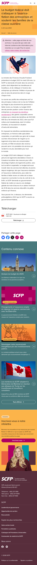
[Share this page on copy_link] (17, 238)
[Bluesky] (7, 546)
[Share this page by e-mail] (22, 238)
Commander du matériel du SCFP (12, 536)
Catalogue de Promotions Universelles (13, 532)
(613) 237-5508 (14, 494)
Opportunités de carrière (9, 511)
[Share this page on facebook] (8, 238)
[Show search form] (30, 3)
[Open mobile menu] (34, 3)
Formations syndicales (8, 529)
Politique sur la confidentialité (9, 560)
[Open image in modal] (18, 65)
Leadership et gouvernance (10, 507)
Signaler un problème (27, 560)
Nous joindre (5, 515)
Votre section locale (7, 525)
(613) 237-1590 (14, 491)
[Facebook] (2, 546)
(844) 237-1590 (13, 496)
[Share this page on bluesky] (3, 238)
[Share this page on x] (12, 238)
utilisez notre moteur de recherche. (17, 50)
